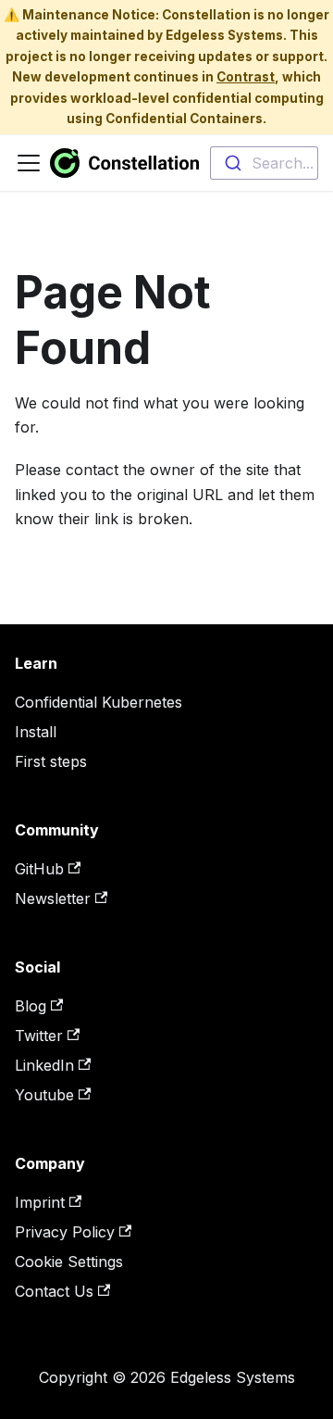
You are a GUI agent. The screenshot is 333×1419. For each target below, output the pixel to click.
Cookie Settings (69, 1261)
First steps (51, 761)
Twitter (39, 1035)
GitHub (39, 869)
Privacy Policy (65, 1232)
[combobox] (264, 163)
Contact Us (54, 1291)
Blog (30, 1006)
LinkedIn (44, 1065)
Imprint (40, 1202)
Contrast (245, 76)
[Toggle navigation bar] (29, 163)
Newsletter (53, 898)
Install (35, 731)
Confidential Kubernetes (98, 702)
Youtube (44, 1095)
